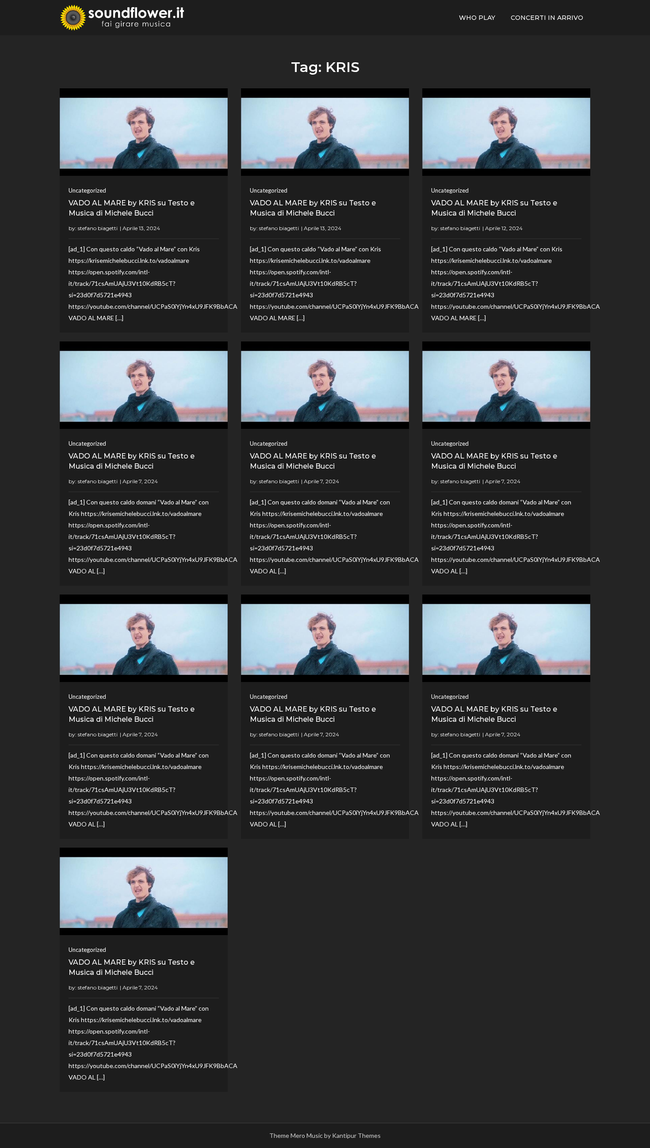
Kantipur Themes (356, 1135)
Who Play (477, 18)
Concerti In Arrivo (547, 18)
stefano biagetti (98, 228)
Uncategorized (87, 190)
